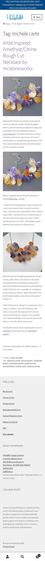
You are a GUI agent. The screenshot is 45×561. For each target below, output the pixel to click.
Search (22, 556)
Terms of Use (8, 397)
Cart (35, 554)
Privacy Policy (9, 403)
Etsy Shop (7, 331)
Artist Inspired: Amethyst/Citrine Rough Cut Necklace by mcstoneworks (19, 56)
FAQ (4, 428)
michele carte (20, 366)
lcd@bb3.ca (8, 471)
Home (8, 24)
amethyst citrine (13, 360)
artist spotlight (17, 358)
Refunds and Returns (12, 409)
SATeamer (12, 199)
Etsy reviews (8, 434)
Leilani (34, 346)
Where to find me (10, 422)
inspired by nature (16, 363)
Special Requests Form (12, 416)
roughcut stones (33, 366)
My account (7, 391)
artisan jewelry (27, 360)
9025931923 (8, 468)
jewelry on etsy (30, 363)
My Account (7, 556)
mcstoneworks (9, 134)
